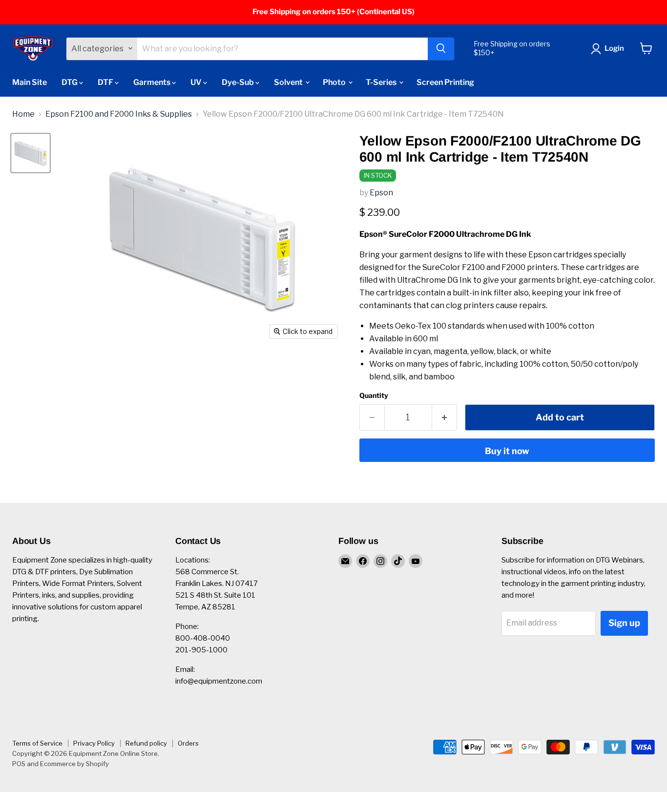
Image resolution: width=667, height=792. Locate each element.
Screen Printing (445, 81)
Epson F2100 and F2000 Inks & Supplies (118, 114)
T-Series (382, 81)
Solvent (289, 81)
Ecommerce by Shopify (74, 764)
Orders (188, 743)
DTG (70, 81)
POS (18, 764)
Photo (335, 81)
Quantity (373, 395)
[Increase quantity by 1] (444, 417)
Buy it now (507, 451)
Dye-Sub (238, 81)
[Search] (441, 48)
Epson (381, 192)
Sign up (624, 623)
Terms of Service (37, 743)
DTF (106, 81)
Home (23, 114)
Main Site (29, 81)
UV (196, 81)
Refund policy (146, 743)
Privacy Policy (94, 743)
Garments (152, 81)
